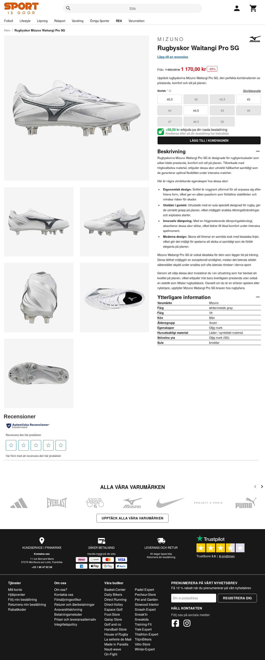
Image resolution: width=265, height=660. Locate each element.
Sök (132, 8)
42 (196, 99)
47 (169, 121)
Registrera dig (237, 598)
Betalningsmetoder (68, 614)
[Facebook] (175, 624)
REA (119, 21)
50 (222, 121)
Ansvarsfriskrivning (68, 609)
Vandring (77, 21)
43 (248, 99)
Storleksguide (252, 91)
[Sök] (68, 8)
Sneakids (142, 619)
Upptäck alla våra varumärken (132, 518)
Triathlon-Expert (146, 634)
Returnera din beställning (161, 557)
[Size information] (170, 90)
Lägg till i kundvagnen (209, 140)
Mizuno (170, 39)
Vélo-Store (142, 644)
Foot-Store (112, 614)
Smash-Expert (145, 609)
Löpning (42, 21)
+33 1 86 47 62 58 (42, 567)
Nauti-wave (112, 649)
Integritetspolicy (65, 624)
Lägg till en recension (172, 57)
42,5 (222, 99)
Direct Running (115, 599)
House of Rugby (116, 634)
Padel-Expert (144, 589)
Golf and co (112, 624)
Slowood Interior (147, 604)
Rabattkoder (17, 609)
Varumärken (137, 21)
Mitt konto (15, 589)
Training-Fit (143, 624)
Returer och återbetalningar (74, 604)
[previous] (255, 487)
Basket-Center (114, 589)
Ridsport (59, 21)
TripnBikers (143, 639)
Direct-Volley (113, 604)
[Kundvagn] (253, 8)
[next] (262, 487)
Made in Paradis (116, 644)
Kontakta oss (42, 553)
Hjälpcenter (16, 594)
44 (169, 110)
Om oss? (60, 589)
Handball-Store (115, 629)
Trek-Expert (143, 629)
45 (222, 110)
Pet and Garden (146, 599)
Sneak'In (141, 614)
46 (248, 110)
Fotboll (8, 21)
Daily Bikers (113, 594)
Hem (7, 30)
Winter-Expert (145, 649)
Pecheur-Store (145, 594)
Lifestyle (25, 21)
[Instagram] (187, 624)
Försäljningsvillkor (67, 599)
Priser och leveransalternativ (75, 619)
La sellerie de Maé (117, 639)
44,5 (196, 110)
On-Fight (110, 654)
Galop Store (113, 619)
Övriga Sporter (99, 21)
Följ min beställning (22, 599)
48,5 (196, 121)
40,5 (170, 99)
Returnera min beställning (27, 604)
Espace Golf (113, 609)
